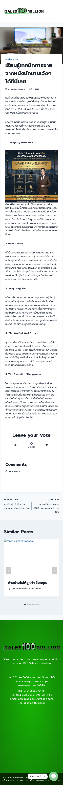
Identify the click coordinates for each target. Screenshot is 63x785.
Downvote (47, 445)
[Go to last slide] (8, 570)
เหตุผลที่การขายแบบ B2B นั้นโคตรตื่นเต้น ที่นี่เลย (46, 506)
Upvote (15, 445)
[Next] (54, 570)
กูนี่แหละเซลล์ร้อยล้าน (16, 89)
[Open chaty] (53, 776)
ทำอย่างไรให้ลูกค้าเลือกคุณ (27, 582)
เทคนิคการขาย (11, 59)
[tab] (25, 604)
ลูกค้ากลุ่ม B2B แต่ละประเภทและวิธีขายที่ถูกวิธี (16, 504)
